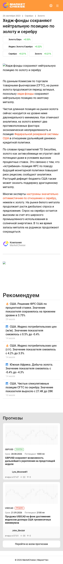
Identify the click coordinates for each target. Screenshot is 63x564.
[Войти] (51, 6)
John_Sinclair (18, 530)
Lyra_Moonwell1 (20, 472)
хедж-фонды (25, 93)
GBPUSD (9, 449)
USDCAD (9, 508)
